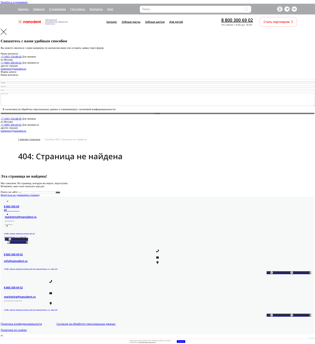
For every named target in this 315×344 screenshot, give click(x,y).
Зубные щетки (155, 22)
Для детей (176, 22)
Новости (39, 9)
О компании (57, 9)
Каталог (111, 22)
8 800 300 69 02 (237, 20)
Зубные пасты (131, 22)
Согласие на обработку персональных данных (86, 324)
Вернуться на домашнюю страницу (20, 194)
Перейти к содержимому (14, 2)
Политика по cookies (14, 330)
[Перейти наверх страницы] (2, 335)
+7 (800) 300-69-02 (11, 62)
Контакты (96, 9)
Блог (110, 9)
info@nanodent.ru (16, 261)
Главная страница (29, 139)
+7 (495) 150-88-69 (11, 56)
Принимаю (181, 341)
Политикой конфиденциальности (147, 342)
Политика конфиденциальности (21, 324)
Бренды (23, 9)
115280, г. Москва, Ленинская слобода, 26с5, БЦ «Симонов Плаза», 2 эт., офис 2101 (31, 269)
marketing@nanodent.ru (13, 68)
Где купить (77, 9)
